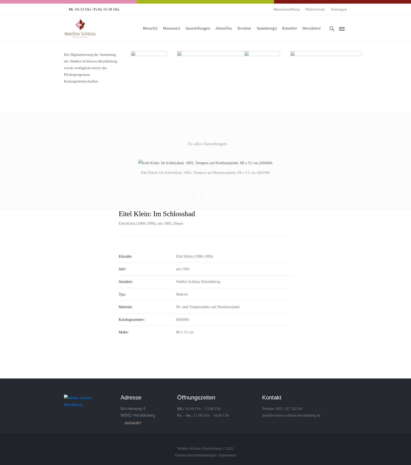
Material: (125, 307)
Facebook (205, 155)
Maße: (123, 332)
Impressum (227, 455)
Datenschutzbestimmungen (195, 455)
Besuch (149, 28)
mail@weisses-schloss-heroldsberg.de (291, 415)
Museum (170, 28)
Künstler (289, 28)
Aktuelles (223, 28)
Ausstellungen (197, 28)
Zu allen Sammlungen (207, 143)
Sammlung (266, 28)
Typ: (122, 294)
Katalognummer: (132, 319)
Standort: (126, 282)
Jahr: (122, 269)
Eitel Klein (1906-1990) (137, 223)
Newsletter (311, 28)
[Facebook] (205, 438)
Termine (244, 28)
